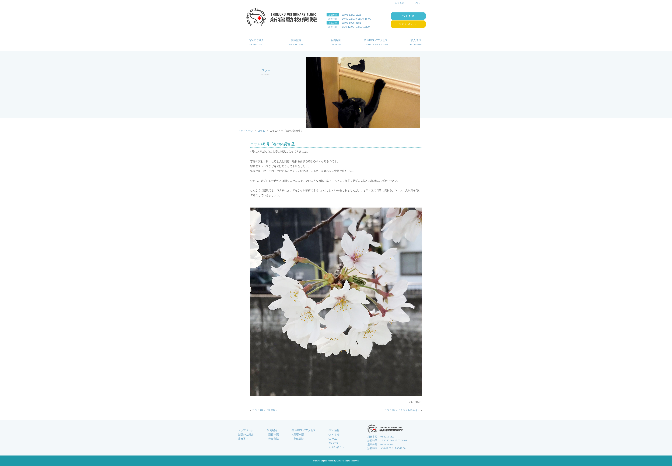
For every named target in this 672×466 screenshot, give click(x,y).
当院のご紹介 (256, 42)
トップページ (245, 130)
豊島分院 (273, 438)
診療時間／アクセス (376, 42)
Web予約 (408, 16)
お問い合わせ (408, 24)
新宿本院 (273, 434)
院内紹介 (336, 42)
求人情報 (416, 42)
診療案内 (296, 42)
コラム (417, 3)
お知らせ (399, 3)
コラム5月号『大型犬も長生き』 (402, 410)
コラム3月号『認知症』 (265, 410)
